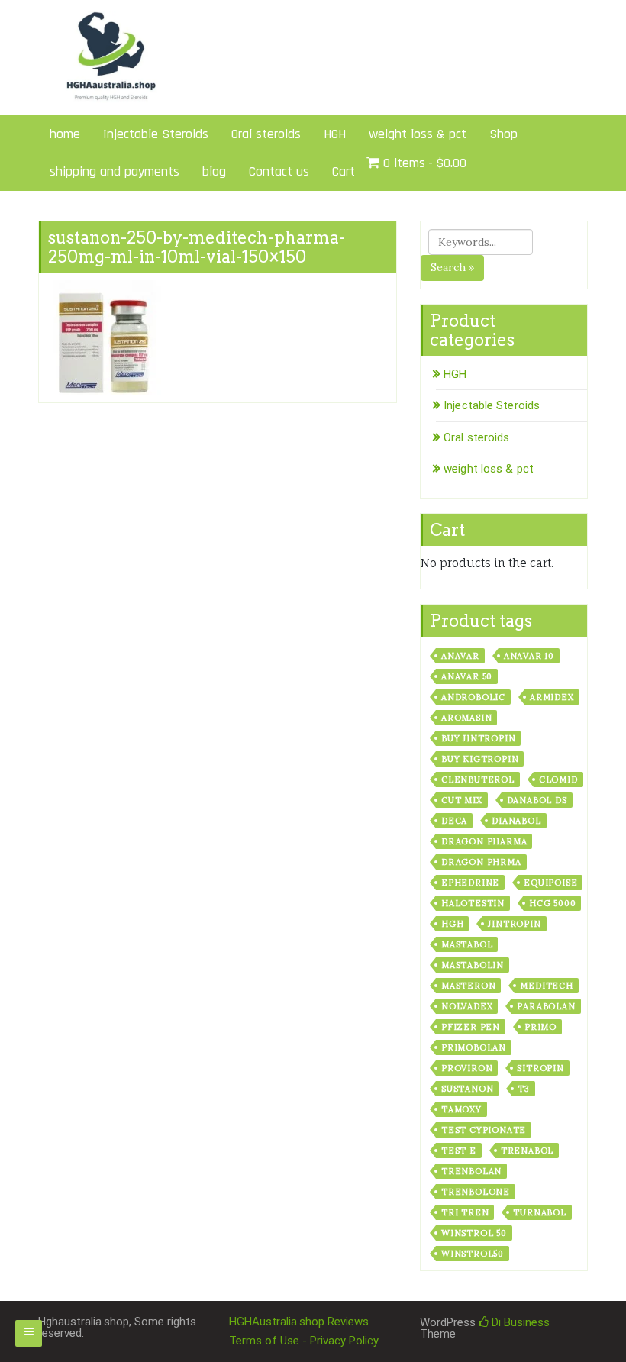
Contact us (279, 171)
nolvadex (466, 1006)
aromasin (466, 717)
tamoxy (461, 1109)
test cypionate (483, 1130)
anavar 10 (529, 655)
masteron (468, 985)
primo (540, 1027)
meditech (546, 985)
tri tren (465, 1212)
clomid (558, 779)
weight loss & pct (417, 134)
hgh (452, 923)
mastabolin (472, 965)
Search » (452, 267)
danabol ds (537, 800)
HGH (335, 134)
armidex (552, 697)
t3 (524, 1088)
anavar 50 (466, 676)
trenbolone (475, 1191)
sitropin (540, 1068)
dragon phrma (481, 862)
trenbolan (471, 1171)
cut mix (461, 800)
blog (214, 171)
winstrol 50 (474, 1233)
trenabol (527, 1150)
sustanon (467, 1088)
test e (458, 1150)
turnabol (539, 1212)
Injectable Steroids (155, 134)
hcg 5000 (552, 903)
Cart (343, 171)
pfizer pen (470, 1027)
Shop (503, 134)
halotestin (473, 903)
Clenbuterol (478, 779)
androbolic (473, 697)
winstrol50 (472, 1253)
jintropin (514, 923)
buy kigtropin (479, 759)
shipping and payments (114, 171)
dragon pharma (484, 841)
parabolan (546, 1006)
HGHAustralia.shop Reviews (299, 1321)
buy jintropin (478, 738)
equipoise (550, 882)
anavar (460, 655)
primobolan (473, 1047)
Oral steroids (266, 134)
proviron (466, 1068)
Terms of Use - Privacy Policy (304, 1340)
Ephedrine (470, 882)
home (65, 134)
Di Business (519, 1322)
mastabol (466, 944)
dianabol (516, 820)
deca (454, 820)
